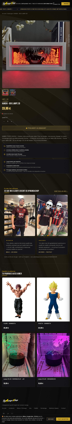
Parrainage (40, 3)
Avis (30, 3)
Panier (66, 3)
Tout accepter (63, 419)
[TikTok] (7, 413)
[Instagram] (3, 413)
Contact (63, 408)
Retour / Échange (22, 408)
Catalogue (10, 13)
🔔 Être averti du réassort (36, 128)
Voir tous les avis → (61, 191)
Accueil (18, 3)
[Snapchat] (12, 413)
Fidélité (34, 3)
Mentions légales (54, 408)
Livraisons (11, 408)
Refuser (51, 419)
